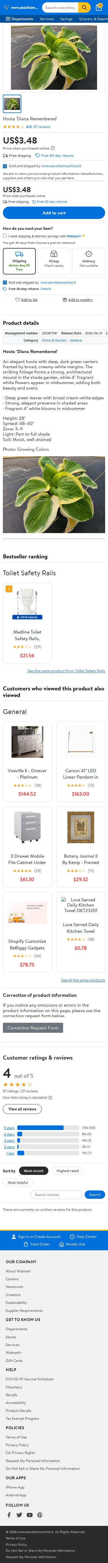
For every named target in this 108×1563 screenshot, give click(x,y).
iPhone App (15, 1487)
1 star (10, 1153)
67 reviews (41, 127)
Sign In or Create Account (39, 1236)
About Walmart (18, 1271)
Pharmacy (14, 1387)
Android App (16, 1494)
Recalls (11, 1394)
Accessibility (16, 1402)
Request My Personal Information (33, 1460)
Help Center (87, 1236)
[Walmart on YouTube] (29, 1515)
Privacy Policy (17, 1444)
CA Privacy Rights (20, 1452)
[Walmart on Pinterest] (40, 1515)
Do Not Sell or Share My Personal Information (43, 1468)
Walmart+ (14, 1352)
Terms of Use (16, 1437)
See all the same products (83, 980)
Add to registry (80, 299)
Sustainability (16, 1302)
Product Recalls (18, 1410)
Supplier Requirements (24, 1310)
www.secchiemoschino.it (61, 165)
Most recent (33, 1170)
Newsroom (14, 1286)
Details (46, 289)
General (76, 340)
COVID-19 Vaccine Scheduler (30, 1378)
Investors (13, 1294)
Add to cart (54, 212)
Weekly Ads (75, 1244)
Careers (12, 1278)
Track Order (40, 1244)
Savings (66, 18)
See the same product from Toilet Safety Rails (66, 670)
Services (47, 18)
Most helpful (18, 1182)
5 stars (9, 1128)
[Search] (84, 7)
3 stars (9, 1140)
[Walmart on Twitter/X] (19, 1515)
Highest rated (68, 1170)
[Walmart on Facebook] (9, 1515)
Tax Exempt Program (22, 1418)
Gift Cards (14, 1360)
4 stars (9, 1134)
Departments (22, 18)
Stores (11, 1336)
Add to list (29, 299)
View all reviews (22, 1109)
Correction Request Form (32, 1027)
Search (95, 1194)
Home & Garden (54, 340)
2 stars (9, 1147)
